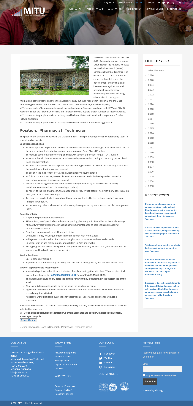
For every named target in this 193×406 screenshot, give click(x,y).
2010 (151, 152)
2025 (151, 80)
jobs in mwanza (31, 327)
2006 (151, 171)
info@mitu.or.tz (19, 372)
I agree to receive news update (161, 375)
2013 (151, 138)
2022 (151, 94)
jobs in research (50, 327)
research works (83, 327)
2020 (151, 104)
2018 (151, 114)
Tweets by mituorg (153, 390)
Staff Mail (138, 3)
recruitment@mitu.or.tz (62, 275)
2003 (151, 186)
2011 (151, 147)
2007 (151, 167)
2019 (151, 109)
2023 (151, 90)
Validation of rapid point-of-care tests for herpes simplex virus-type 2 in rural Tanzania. (162, 248)
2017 (151, 118)
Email (145, 364)
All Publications (156, 70)
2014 (151, 133)
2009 (151, 157)
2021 (151, 99)
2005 (151, 176)
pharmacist (67, 327)
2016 (151, 123)
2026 (151, 75)
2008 (151, 162)
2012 (151, 143)
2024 (151, 85)
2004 (151, 181)
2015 (151, 128)
